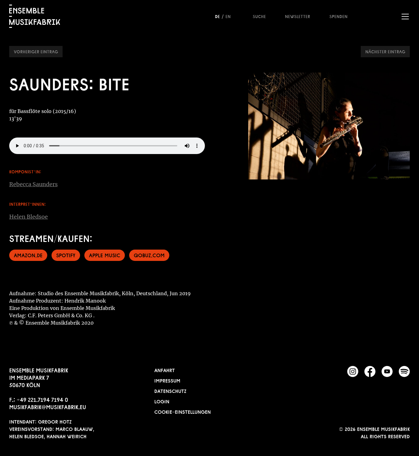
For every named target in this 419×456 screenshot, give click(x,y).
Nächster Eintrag (385, 51)
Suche (259, 16)
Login (161, 400)
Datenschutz (170, 390)
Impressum (167, 380)
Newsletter (297, 16)
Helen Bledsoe (28, 216)
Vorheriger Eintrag (36, 51)
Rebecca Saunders (33, 184)
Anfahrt (164, 369)
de (217, 16)
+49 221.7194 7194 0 (42, 399)
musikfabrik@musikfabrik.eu (47, 406)
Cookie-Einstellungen (182, 411)
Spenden (338, 16)
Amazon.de (28, 254)
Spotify (65, 254)
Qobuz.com (149, 254)
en (228, 16)
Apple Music (104, 254)
